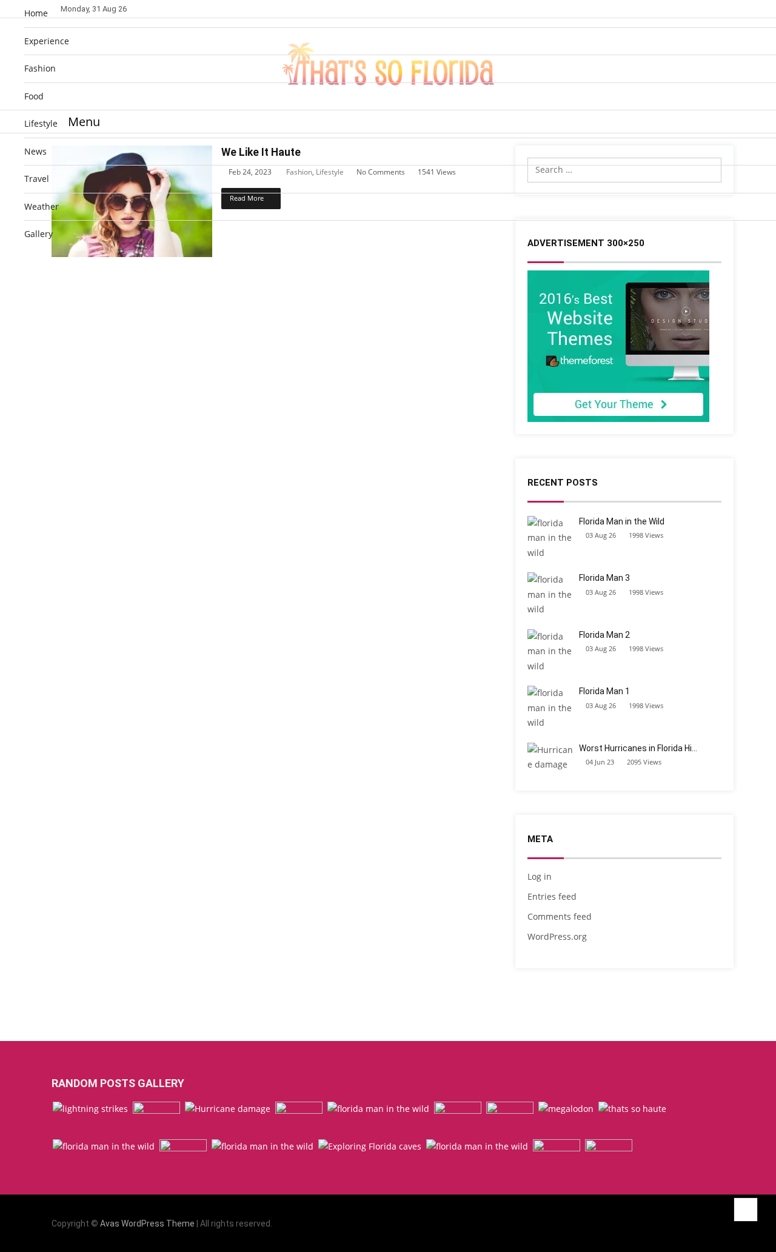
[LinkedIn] (688, 1224)
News (35, 151)
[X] (704, 1224)
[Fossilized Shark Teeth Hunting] (566, 1109)
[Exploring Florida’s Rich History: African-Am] (608, 1157)
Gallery (38, 233)
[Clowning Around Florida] (156, 1119)
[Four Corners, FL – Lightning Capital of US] (90, 1109)
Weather (41, 206)
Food (34, 96)
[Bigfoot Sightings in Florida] (556, 1157)
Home (36, 13)
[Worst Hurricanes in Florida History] (227, 1109)
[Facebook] (672, 1224)
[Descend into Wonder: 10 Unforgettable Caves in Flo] (369, 1146)
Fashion (40, 68)
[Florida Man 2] (477, 1146)
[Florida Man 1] (378, 1109)
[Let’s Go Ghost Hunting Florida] (457, 1119)
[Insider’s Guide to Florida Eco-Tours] (299, 1119)
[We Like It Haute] (632, 1109)
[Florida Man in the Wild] (262, 1146)
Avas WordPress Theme (147, 1223)
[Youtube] (721, 1224)
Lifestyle (41, 123)
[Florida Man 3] (104, 1146)
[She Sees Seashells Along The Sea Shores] (183, 1157)
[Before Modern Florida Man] (510, 1119)
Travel (36, 178)
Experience (46, 41)
